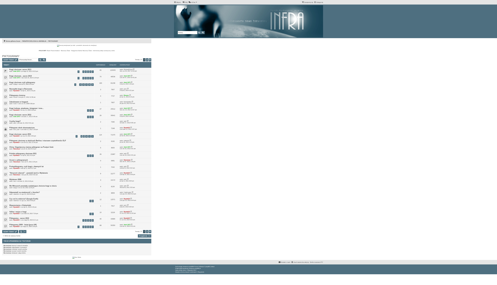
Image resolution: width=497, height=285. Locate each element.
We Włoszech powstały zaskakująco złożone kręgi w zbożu (33, 186)
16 (83, 84)
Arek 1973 (16, 71)
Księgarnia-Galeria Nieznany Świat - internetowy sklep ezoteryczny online (93, 50)
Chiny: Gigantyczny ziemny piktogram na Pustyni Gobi (31, 147)
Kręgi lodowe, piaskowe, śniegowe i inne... (26, 108)
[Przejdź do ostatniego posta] (134, 69)
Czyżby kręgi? (15, 121)
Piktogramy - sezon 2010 (19, 218)
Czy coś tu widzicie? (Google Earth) (23, 199)
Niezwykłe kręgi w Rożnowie (20, 89)
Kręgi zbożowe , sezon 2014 (20, 76)
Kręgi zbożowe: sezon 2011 (20, 134)
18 (89, 84)
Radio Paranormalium (53, 50)
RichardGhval (128, 69)
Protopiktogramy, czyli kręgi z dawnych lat (26, 166)
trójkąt (15, 84)
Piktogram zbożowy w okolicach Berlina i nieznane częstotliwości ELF (37, 141)
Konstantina (127, 102)
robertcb (126, 140)
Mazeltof (190, 270)
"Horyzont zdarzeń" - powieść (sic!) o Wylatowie (28, 173)
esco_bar (16, 129)
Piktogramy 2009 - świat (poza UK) (23, 225)
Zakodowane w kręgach (18, 102)
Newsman (16, 149)
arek (125, 153)
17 (86, 84)
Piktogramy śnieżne (17, 95)
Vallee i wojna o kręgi (18, 212)
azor (125, 89)
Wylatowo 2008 (15, 179)
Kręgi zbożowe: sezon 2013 (20, 69)
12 (92, 136)
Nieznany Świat (65, 50)
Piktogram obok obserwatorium (22, 128)
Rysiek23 (16, 90)
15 (80, 84)
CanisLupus (127, 192)
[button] (150, 59)
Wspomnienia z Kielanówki (20, 205)
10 (86, 136)
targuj (15, 187)
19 (92, 84)
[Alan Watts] (76, 258)
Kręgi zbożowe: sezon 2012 (20, 115)
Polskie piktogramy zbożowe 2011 (22, 154)
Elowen (126, 95)
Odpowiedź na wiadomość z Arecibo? (24, 192)
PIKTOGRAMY (10, 56)
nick (14, 181)
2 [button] (147, 60)
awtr (14, 123)
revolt (15, 97)
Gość (15, 103)
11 (89, 136)
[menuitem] (185, 2)
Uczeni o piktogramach (18, 160)
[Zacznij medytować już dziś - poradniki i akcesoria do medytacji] (76, 46)
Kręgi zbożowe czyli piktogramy (22, 82)
